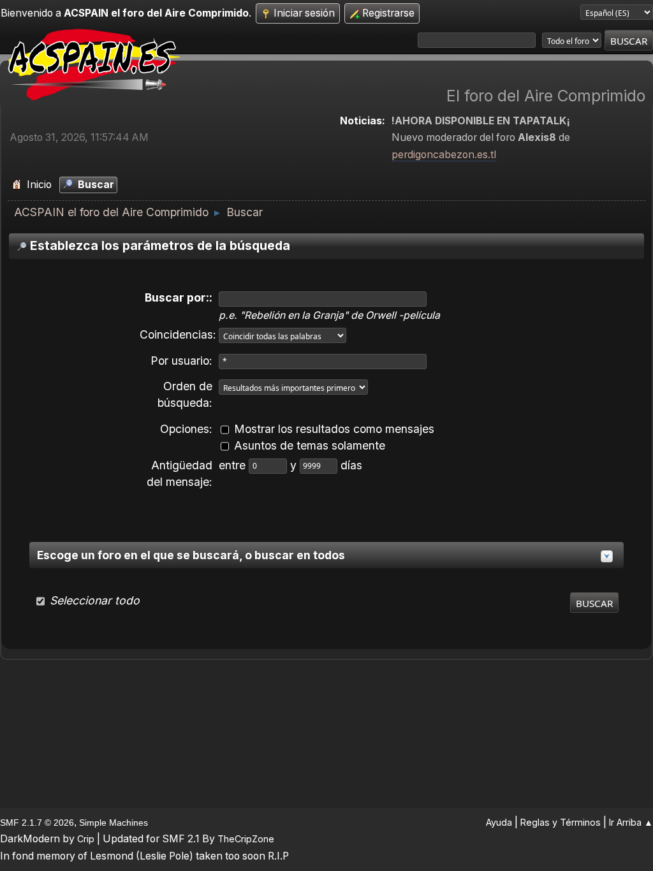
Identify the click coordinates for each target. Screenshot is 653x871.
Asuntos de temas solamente (309, 445)
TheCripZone (245, 838)
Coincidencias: (178, 334)
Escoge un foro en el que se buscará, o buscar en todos (191, 555)
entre (234, 465)
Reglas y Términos (560, 822)
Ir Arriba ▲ (631, 822)
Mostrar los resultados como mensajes (334, 428)
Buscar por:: (178, 297)
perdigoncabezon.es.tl (444, 155)
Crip (85, 838)
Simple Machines (113, 822)
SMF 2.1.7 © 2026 (37, 822)
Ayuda (499, 822)
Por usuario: (181, 360)
